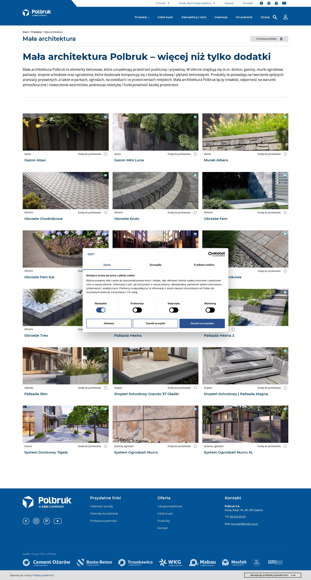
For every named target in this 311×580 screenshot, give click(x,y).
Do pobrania (244, 17)
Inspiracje (221, 17)
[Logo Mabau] (202, 562)
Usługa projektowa (169, 506)
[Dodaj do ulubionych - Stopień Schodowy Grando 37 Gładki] (194, 351)
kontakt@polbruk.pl (244, 523)
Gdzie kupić (165, 17)
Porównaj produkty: (269, 38)
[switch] (137, 310)
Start (26, 31)
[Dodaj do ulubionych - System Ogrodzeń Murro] (194, 409)
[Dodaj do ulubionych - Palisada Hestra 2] (284, 292)
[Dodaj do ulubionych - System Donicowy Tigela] (105, 409)
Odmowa (109, 323)
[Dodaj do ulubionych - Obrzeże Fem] (284, 175)
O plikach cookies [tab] (204, 265)
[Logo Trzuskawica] (135, 562)
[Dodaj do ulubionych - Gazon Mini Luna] (194, 117)
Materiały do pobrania (104, 513)
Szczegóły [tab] (155, 265)
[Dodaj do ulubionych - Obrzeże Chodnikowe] (105, 175)
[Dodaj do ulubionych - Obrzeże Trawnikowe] (284, 234)
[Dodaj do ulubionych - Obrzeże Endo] (194, 175)
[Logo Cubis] (256, 562)
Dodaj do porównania (89, 153)
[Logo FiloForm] (275, 562)
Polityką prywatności (43, 575)
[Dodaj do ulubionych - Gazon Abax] (105, 117)
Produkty (141, 17)
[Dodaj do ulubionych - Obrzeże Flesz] (194, 234)
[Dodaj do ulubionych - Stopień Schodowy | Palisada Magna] (284, 351)
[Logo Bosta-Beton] (94, 562)
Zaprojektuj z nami (193, 17)
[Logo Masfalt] (234, 562)
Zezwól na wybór (155, 323)
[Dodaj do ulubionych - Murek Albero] (284, 117)
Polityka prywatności (103, 520)
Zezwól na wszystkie (202, 323)
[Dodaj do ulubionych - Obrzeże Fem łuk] (105, 234)
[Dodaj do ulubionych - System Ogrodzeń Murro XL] (284, 409)
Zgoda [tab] (107, 265)
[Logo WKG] (171, 562)
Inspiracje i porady (101, 506)
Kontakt (162, 528)
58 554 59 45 (238, 516)
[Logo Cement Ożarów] (46, 562)
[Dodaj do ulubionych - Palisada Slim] (105, 351)
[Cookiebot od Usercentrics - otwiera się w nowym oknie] (210, 254)
